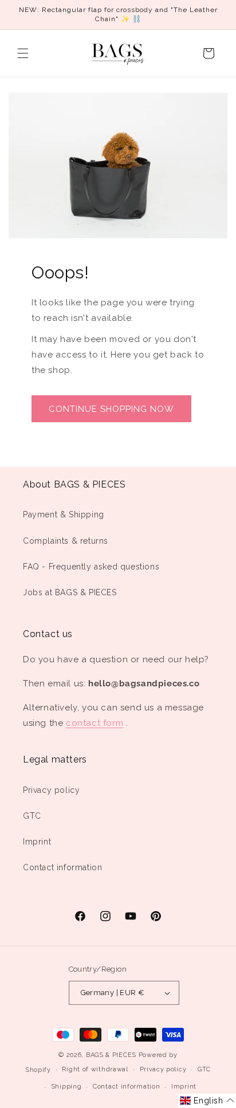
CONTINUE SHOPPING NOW (111, 409)
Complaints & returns (65, 540)
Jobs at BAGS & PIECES (70, 592)
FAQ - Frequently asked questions (91, 566)
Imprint (37, 841)
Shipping (66, 1086)
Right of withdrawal (95, 1069)
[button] (23, 53)
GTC (32, 815)
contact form (94, 723)
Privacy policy (51, 790)
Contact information (62, 867)
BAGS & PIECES (111, 1055)
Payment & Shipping (63, 514)
